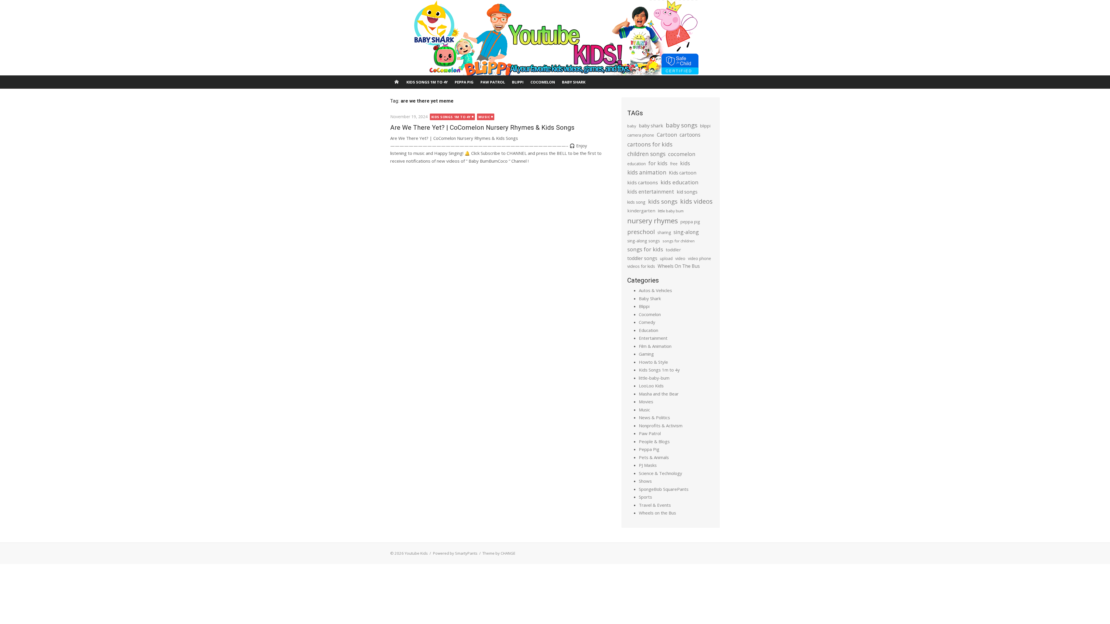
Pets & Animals (654, 457)
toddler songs (642, 258)
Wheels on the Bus (657, 513)
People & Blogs (654, 441)
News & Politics (654, 417)
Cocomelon (542, 82)
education (636, 163)
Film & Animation (655, 346)
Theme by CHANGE (498, 553)
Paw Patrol (492, 82)
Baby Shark (573, 82)
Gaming (646, 354)
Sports (645, 497)
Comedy (647, 322)
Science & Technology (660, 473)
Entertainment (653, 338)
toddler (673, 249)
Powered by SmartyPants (455, 553)
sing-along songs (643, 241)
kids (685, 163)
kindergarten (641, 210)
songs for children (679, 241)
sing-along (686, 232)
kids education (679, 182)
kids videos (696, 201)
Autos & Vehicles (655, 290)
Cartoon (667, 134)
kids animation (646, 172)
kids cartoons (642, 182)
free (674, 163)
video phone (699, 258)
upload (666, 258)
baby (631, 126)
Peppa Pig (464, 82)
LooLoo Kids (651, 386)
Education (648, 330)
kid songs (687, 192)
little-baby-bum (654, 378)
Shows (645, 481)
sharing (664, 232)
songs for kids (645, 249)
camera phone (640, 135)
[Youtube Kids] (555, 37)
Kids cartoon (682, 173)
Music (484, 117)
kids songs (663, 201)
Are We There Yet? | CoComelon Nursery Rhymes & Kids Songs (482, 127)
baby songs (682, 125)
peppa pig (690, 221)
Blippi (517, 82)
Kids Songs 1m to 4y (427, 82)
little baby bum (671, 210)
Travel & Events (655, 505)
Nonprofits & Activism (660, 425)
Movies (646, 401)
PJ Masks (648, 465)
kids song (636, 202)
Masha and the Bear (659, 394)
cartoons (690, 134)
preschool (641, 232)
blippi (705, 126)
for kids (657, 163)
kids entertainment (650, 191)
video (680, 258)
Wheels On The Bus (679, 266)
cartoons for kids (649, 144)
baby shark (651, 125)
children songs (646, 154)
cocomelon (681, 153)
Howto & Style (653, 362)
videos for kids (641, 266)
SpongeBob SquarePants (664, 489)
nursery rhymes (652, 220)
